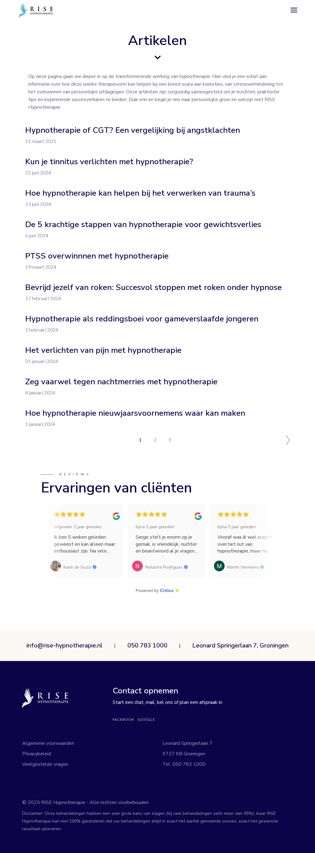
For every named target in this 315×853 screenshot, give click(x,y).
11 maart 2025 (40, 141)
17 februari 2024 (43, 298)
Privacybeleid (36, 753)
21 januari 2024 (41, 361)
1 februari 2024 (41, 330)
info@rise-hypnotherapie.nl (64, 645)
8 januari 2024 (40, 392)
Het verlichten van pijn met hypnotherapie (103, 350)
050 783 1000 (147, 645)
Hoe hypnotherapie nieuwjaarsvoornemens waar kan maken (135, 413)
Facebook (123, 719)
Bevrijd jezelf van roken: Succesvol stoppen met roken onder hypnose (153, 287)
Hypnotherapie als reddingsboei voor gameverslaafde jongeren (141, 318)
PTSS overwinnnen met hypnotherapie (97, 256)
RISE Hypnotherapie (63, 802)
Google (146, 719)
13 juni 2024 (38, 204)
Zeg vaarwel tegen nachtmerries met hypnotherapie (121, 381)
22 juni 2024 (38, 172)
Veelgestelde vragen (45, 764)
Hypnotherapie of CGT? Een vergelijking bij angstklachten (132, 130)
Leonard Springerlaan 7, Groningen (240, 645)
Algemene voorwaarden (48, 743)
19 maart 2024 (40, 267)
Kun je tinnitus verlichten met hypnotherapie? (109, 161)
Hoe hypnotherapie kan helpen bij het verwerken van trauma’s (140, 193)
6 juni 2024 (36, 235)
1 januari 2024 (40, 424)
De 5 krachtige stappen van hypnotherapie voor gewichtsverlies (143, 224)
